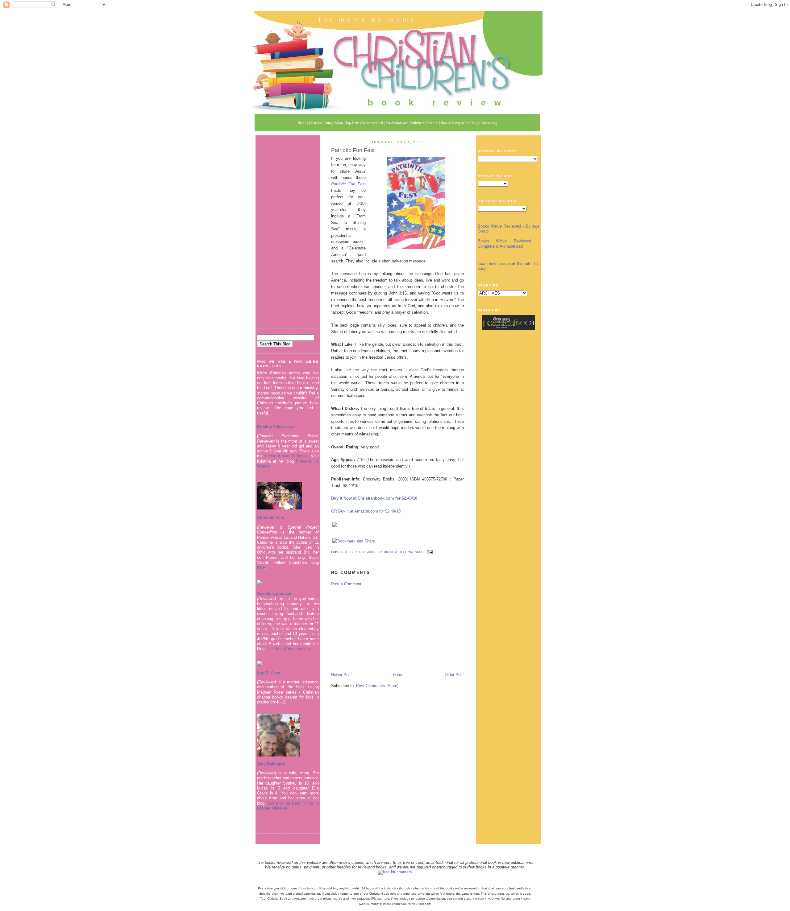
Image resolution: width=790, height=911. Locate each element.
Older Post (454, 674)
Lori (261, 673)
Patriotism (387, 552)
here (261, 567)
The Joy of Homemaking (289, 648)
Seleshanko (275, 427)
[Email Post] (429, 552)
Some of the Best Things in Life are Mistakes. (288, 805)
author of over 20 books (286, 456)
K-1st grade (366, 552)
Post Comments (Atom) (377, 685)
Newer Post (341, 674)
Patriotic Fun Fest (353, 150)
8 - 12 (349, 552)
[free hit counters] (395, 872)
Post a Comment (346, 584)
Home (398, 674)
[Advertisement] (288, 229)
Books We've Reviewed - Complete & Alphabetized (508, 243)
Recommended (411, 552)
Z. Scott (273, 673)
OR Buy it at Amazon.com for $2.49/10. (366, 511)
